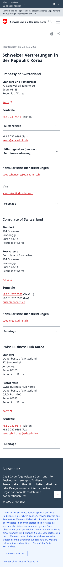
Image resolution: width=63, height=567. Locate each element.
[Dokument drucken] (51, 33)
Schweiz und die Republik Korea (28, 21)
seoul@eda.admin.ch (15, 140)
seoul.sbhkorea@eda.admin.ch (21, 433)
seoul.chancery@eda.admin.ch (21, 174)
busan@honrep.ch (14, 302)
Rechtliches (9, 546)
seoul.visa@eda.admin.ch (18, 193)
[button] (57, 494)
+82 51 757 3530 (12, 294)
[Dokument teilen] (58, 33)
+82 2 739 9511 (12, 117)
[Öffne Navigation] (58, 21)
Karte (6, 102)
